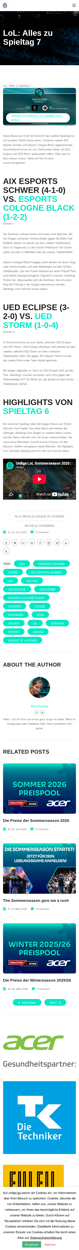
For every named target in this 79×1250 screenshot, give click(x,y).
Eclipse (32, 581)
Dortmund (15, 615)
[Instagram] (36, 712)
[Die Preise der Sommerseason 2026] (39, 788)
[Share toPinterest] (40, 542)
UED (22, 564)
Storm (13, 572)
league (39, 606)
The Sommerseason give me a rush (36, 900)
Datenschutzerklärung (46, 1237)
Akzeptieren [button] (32, 1244)
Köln (40, 615)
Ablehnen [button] (50, 1244)
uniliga (38, 632)
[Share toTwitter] (15, 542)
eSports (57, 623)
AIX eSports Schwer (46, 572)
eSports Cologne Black (41, 145)
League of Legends (25, 116)
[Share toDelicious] (57, 542)
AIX (10, 581)
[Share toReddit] (49, 542)
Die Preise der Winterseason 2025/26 (37, 980)
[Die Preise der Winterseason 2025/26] (39, 948)
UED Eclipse (17, 589)
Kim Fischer (39, 706)
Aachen (13, 623)
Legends (14, 606)
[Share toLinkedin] (32, 542)
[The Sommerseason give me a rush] (39, 868)
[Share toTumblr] (6, 551)
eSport (13, 632)
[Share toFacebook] (6, 542)
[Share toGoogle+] (23, 542)
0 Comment (42, 532)
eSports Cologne (51, 564)
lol (35, 623)
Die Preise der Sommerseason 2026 (36, 820)
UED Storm (24, 154)
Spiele (16, 120)
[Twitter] (42, 712)
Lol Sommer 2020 (50, 116)
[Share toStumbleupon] (66, 542)
